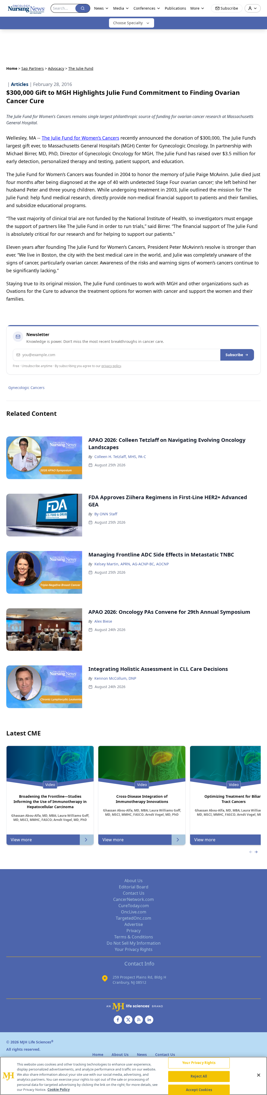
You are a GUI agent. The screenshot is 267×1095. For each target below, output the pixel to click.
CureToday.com (133, 905)
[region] (133, 1076)
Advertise (133, 924)
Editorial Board (133, 887)
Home (11, 68)
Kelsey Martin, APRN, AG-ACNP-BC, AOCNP (131, 563)
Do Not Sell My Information (134, 943)
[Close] (258, 1075)
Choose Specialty (128, 22)
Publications (175, 8)
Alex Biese (103, 621)
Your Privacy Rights (134, 949)
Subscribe (234, 354)
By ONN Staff (105, 513)
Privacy (133, 930)
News (99, 8)
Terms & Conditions (133, 937)
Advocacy (56, 68)
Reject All (199, 1076)
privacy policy (111, 366)
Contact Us (133, 893)
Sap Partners (32, 68)
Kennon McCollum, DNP (115, 678)
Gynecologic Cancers (26, 387)
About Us (133, 880)
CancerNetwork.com (133, 899)
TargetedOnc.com (133, 918)
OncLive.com (133, 912)
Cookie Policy (58, 1089)
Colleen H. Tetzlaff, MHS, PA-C (120, 456)
